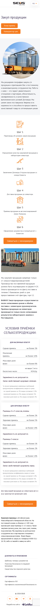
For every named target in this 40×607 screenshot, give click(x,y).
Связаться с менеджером (20, 240)
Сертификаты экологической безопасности (20, 584)
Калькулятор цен (11, 31)
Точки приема (9, 25)
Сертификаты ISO (11, 581)
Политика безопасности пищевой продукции (17, 565)
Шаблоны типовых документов (16, 561)
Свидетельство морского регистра (17, 569)
